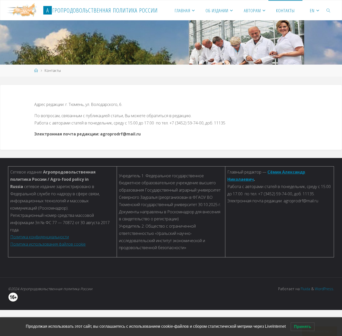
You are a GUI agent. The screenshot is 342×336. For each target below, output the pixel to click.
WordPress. (324, 288)
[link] (328, 10)
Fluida (305, 288)
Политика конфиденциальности (39, 237)
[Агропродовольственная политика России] (23, 10)
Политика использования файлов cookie (48, 244)
